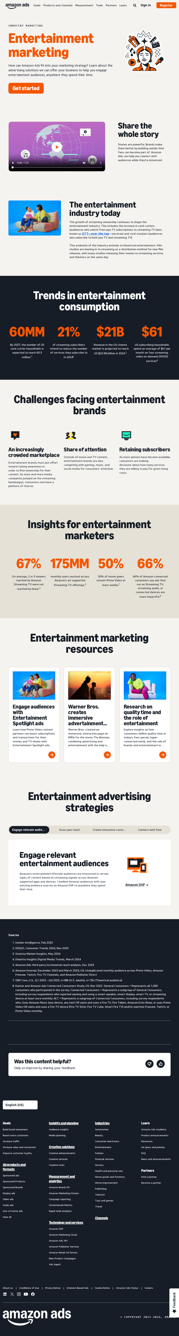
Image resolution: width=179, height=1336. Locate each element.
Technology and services (66, 1222)
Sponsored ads (11, 1175)
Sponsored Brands (13, 1187)
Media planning (57, 1135)
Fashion (99, 1153)
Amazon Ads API (58, 1240)
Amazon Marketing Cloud (63, 1234)
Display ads (9, 1193)
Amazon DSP (56, 1228)
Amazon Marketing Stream (64, 1193)
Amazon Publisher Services (64, 1246)
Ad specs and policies (153, 1147)
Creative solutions (62, 1147)
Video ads (8, 1199)
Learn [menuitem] (145, 1123)
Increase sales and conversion (19, 1147)
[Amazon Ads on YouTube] (26, 1294)
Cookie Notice (102, 1287)
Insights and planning (63, 1123)
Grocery (99, 1164)
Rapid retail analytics (60, 1210)
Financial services (104, 1158)
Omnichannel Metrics (60, 1204)
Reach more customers (15, 1135)
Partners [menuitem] (147, 1170)
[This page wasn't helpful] (149, 1064)
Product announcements (155, 1135)
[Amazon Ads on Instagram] (19, 1294)
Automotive (101, 1129)
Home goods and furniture (110, 1176)
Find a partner (149, 1176)
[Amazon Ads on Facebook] (33, 1294)
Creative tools (57, 1164)
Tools (99, 5)
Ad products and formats (14, 1167)
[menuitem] (20, 1193)
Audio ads (8, 1204)
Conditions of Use (29, 1287)
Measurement (84, 5)
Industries (102, 1123)
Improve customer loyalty (17, 1153)
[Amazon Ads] (14, 5)
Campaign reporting (60, 1199)
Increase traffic (11, 1141)
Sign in (146, 5)
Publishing (100, 1188)
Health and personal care (109, 1170)
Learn (123, 5)
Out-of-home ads (13, 1210)
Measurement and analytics (62, 1178)
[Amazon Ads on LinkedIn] (5, 1294)
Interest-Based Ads (77, 1287)
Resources (147, 1141)
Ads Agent (55, 1264)
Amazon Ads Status (127, 1287)
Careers (149, 1287)
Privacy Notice (52, 1287)
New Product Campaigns (62, 1258)
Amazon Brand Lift (59, 1187)
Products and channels (58, 5)
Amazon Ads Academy (153, 1129)
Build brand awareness (15, 1129)
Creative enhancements (62, 1153)
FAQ (143, 1153)
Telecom (100, 1194)
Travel (98, 1206)
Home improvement (106, 1182)
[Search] (134, 5)
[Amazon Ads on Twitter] (12, 1294)
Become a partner (151, 1182)
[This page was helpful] (160, 1064)
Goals (37, 5)
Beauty (99, 1135)
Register (166, 5)
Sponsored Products (14, 1181)
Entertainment (103, 1147)
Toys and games (104, 1200)
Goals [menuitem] (7, 1123)
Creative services (58, 1158)
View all (7, 1216)
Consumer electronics (107, 1141)
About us (8, 1287)
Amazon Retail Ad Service (63, 1252)
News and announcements (156, 1158)
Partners (111, 5)
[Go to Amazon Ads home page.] (37, 1317)
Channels (101, 1218)
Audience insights (59, 1129)
